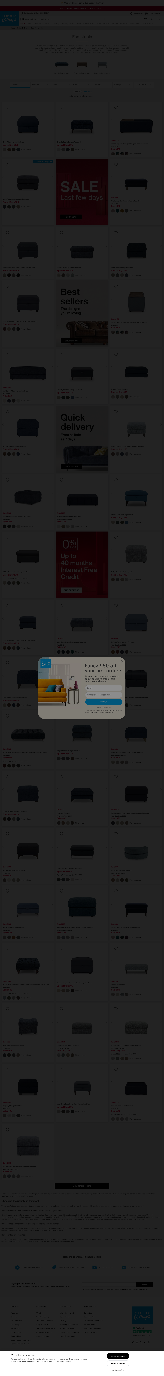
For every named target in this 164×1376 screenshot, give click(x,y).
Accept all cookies (118, 1356)
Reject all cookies (118, 1363)
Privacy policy (34, 1361)
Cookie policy (21, 1361)
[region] (82, 1363)
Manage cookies (118, 1370)
